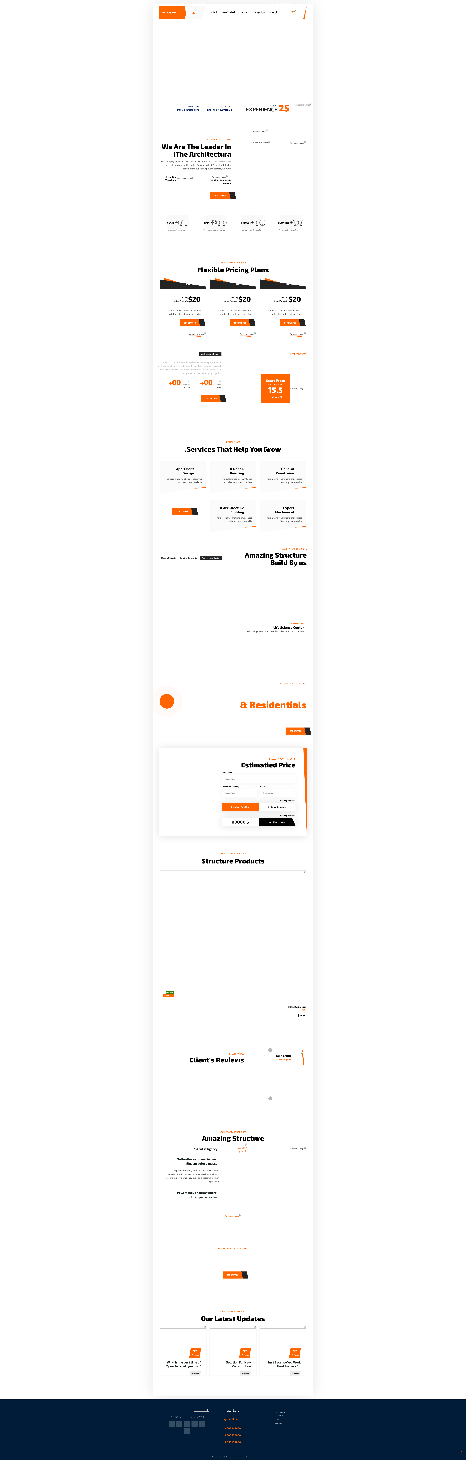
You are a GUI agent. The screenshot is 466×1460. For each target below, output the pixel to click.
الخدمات (244, 12)
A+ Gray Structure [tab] (277, 807)
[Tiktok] (179, 1424)
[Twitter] (172, 1424)
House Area (227, 773)
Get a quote (169, 12)
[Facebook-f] (187, 1424)
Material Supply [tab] (168, 354)
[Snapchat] (187, 1431)
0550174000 (233, 1442)
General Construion (285, 471)
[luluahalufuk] (293, 11)
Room (262, 787)
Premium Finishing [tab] (240, 807)
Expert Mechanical (284, 510)
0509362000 (233, 1428)
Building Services (287, 800)
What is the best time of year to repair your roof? (183, 1364)
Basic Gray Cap (297, 1006)
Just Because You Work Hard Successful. (284, 1364)
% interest (276, 397)
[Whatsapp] (202, 1424)
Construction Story (230, 787)
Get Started (220, 195)
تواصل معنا (233, 1410)
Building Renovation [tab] (188, 354)
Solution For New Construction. (238, 1364)
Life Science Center (288, 627)
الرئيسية (273, 12)
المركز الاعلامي (228, 12)
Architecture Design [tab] (210, 354)
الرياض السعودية (233, 1419)
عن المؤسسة (259, 12)
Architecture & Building (232, 510)
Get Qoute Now (277, 821)
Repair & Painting (237, 471)
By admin (295, 1373)
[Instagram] (194, 1424)
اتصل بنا (213, 12)
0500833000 (233, 1435)
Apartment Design (185, 471)
